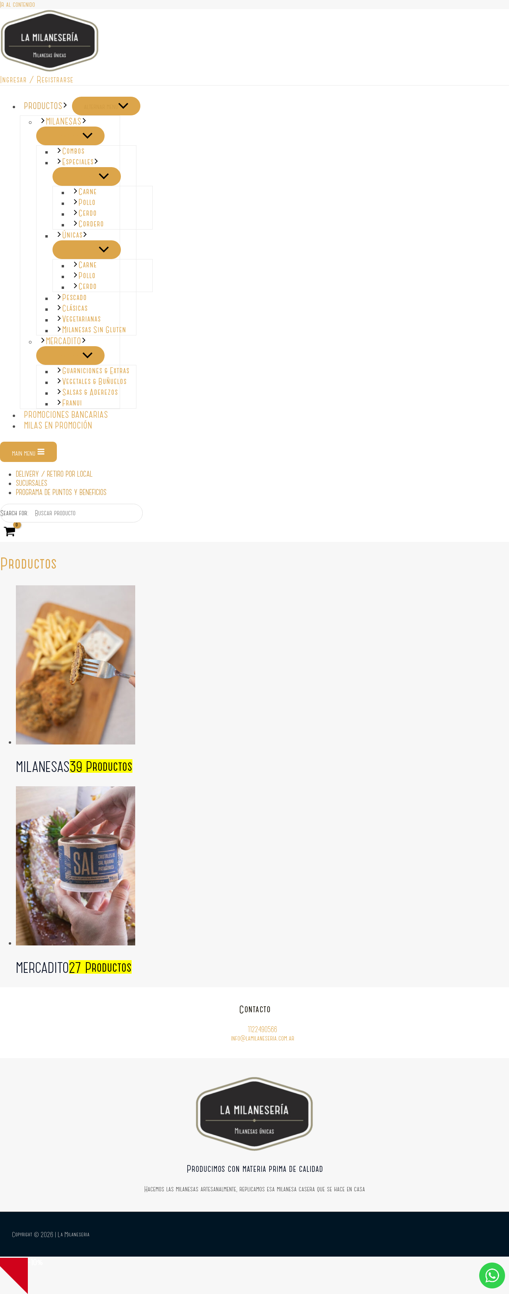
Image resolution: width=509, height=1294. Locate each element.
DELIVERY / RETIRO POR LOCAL (54, 473)
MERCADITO (63, 341)
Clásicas (74, 308)
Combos (73, 151)
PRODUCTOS (43, 105)
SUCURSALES (31, 482)
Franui (72, 403)
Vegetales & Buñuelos (94, 381)
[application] (65, 105)
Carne (87, 191)
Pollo (86, 202)
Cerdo (87, 213)
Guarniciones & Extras (95, 370)
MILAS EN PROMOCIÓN (58, 425)
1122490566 (262, 1029)
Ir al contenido (17, 4)
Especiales (77, 162)
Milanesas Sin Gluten (94, 329)
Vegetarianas (81, 319)
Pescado (74, 297)
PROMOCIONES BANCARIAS (66, 414)
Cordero (91, 224)
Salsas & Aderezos (90, 392)
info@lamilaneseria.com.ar (262, 1038)
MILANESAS (64, 121)
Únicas (72, 235)
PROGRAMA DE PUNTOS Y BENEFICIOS (61, 491)
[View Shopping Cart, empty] (9, 532)
